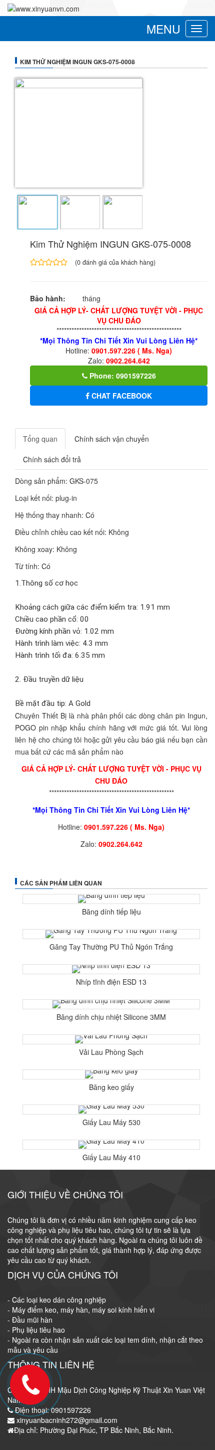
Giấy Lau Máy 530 (111, 1122)
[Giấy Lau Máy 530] (111, 1110)
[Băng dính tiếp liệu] (111, 899)
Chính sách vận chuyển (111, 439)
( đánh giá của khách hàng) (115, 261)
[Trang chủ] (44, 8)
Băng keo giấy (111, 1087)
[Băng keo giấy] (111, 1074)
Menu (163, 29)
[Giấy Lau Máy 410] (111, 1145)
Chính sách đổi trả (52, 459)
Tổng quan (40, 439)
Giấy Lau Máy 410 (111, 1157)
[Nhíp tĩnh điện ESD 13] (111, 969)
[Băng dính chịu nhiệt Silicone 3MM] (111, 1004)
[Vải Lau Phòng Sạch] (111, 1039)
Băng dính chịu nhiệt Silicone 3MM (111, 1017)
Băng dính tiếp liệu (111, 912)
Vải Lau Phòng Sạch (111, 1052)
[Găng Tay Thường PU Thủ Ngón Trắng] (111, 934)
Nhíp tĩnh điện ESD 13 (111, 982)
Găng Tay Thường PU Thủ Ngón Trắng (111, 947)
